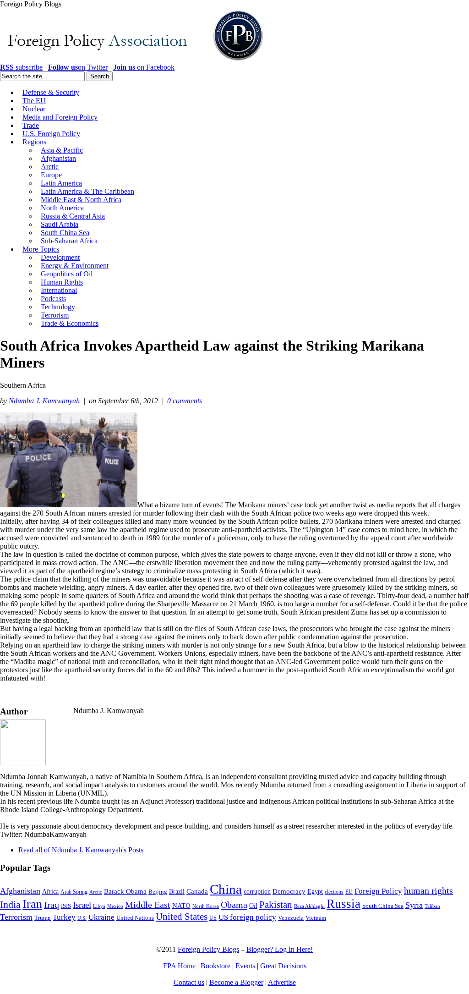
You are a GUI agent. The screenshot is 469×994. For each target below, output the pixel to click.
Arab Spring (73, 892)
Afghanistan (20, 890)
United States (181, 916)
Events (245, 966)
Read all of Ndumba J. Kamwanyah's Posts (80, 850)
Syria (414, 905)
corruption (257, 891)
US (213, 918)
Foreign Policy (378, 891)
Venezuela (291, 917)
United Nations (135, 918)
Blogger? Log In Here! (279, 949)
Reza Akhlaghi (309, 906)
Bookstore (215, 966)
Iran (32, 904)
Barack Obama (125, 891)
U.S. (82, 918)
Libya (99, 906)
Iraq (51, 905)
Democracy (289, 891)
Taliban (432, 906)
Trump (42, 917)
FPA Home (179, 966)
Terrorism (16, 917)
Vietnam (315, 918)
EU (349, 892)
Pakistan (275, 904)
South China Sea (383, 906)
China (226, 889)
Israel (82, 905)
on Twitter (78, 67)
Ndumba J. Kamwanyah (44, 401)
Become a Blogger (236, 982)
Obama (234, 905)
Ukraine (101, 917)
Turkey (64, 917)
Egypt (315, 891)
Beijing (157, 891)
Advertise (282, 982)
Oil (253, 905)
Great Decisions (283, 966)
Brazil (177, 891)
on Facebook (144, 67)
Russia (343, 904)
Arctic (95, 892)
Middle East (147, 905)
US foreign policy (247, 917)
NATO (181, 905)
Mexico (115, 906)
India (10, 904)
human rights (428, 890)
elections (334, 892)
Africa (50, 891)
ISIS (66, 906)
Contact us (189, 982)
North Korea (205, 906)
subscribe (21, 67)
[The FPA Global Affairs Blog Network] (133, 61)
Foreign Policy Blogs (208, 949)
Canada (197, 891)
